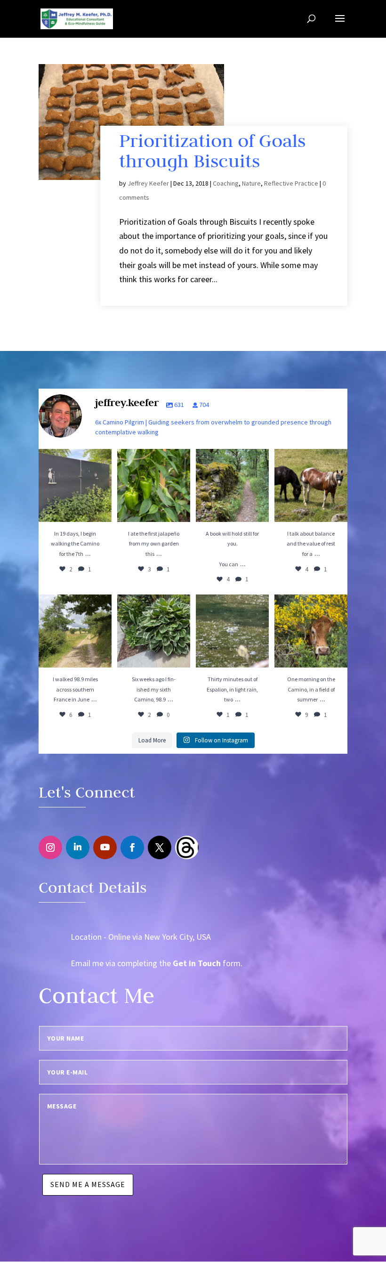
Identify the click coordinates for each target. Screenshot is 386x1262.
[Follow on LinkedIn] (77, 847)
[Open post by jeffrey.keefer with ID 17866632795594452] (153, 631)
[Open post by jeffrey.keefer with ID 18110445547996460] (75, 631)
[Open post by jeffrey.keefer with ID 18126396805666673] (75, 485)
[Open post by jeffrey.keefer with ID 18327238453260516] (310, 485)
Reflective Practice (291, 183)
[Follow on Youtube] (105, 847)
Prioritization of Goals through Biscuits (212, 150)
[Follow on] (187, 847)
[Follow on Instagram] (50, 847)
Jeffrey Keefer (148, 183)
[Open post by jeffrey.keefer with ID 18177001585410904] (232, 631)
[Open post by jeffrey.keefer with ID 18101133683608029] (153, 485)
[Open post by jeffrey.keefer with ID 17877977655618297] (232, 485)
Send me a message (87, 1184)
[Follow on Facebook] (132, 847)
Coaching (226, 183)
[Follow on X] (159, 847)
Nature (251, 183)
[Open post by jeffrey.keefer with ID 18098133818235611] (310, 631)
